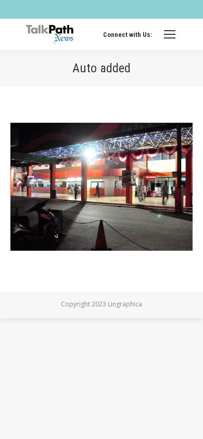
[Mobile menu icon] (169, 34)
